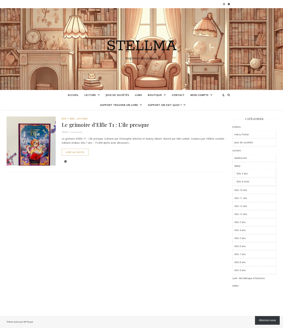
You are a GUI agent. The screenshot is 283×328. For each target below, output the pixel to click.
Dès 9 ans (240, 270)
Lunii (138, 95)
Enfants (236, 126)
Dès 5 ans (240, 238)
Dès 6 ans (240, 246)
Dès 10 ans (240, 190)
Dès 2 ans (242, 173)
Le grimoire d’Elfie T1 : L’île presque (105, 124)
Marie (65, 131)
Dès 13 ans (240, 214)
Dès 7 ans (68, 118)
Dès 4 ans (240, 230)
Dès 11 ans (240, 198)
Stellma (141, 46)
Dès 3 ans (240, 222)
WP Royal (28, 321)
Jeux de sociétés (117, 95)
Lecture (90, 95)
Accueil (73, 95)
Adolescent (240, 158)
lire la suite (75, 152)
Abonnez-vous (267, 320)
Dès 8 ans (240, 262)
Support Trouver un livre (119, 104)
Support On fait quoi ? (165, 104)
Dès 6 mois (242, 181)
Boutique (155, 95)
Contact (178, 95)
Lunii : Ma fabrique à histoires (248, 278)
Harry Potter (241, 134)
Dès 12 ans (240, 206)
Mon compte (199, 95)
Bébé (237, 166)
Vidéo (235, 285)
